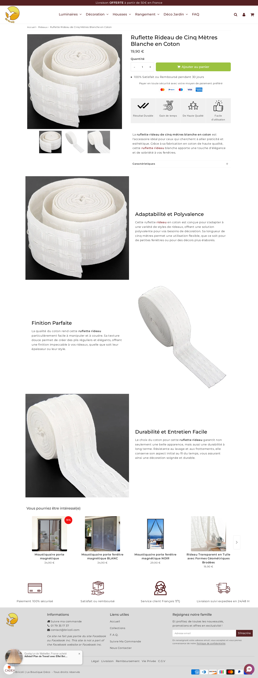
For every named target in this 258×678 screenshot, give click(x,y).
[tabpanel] (50, 142)
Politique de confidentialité (211, 643)
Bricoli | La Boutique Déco (32, 672)
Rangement (145, 14)
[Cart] (252, 14)
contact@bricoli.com (65, 629)
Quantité (138, 59)
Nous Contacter (121, 648)
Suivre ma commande (66, 621)
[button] (249, 669)
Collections (117, 628)
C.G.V (161, 661)
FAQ (195, 14)
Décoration (95, 14)
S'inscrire (244, 633)
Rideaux (42, 27)
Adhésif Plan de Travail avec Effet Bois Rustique (46, 656)
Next (118, 80)
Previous (31, 80)
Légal (95, 661)
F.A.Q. (114, 634)
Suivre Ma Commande (125, 641)
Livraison (107, 661)
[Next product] (236, 542)
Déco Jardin (174, 14)
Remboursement (128, 661)
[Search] (236, 14)
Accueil (31, 27)
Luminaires (68, 14)
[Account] (244, 14)
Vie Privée (149, 661)
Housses (120, 14)
